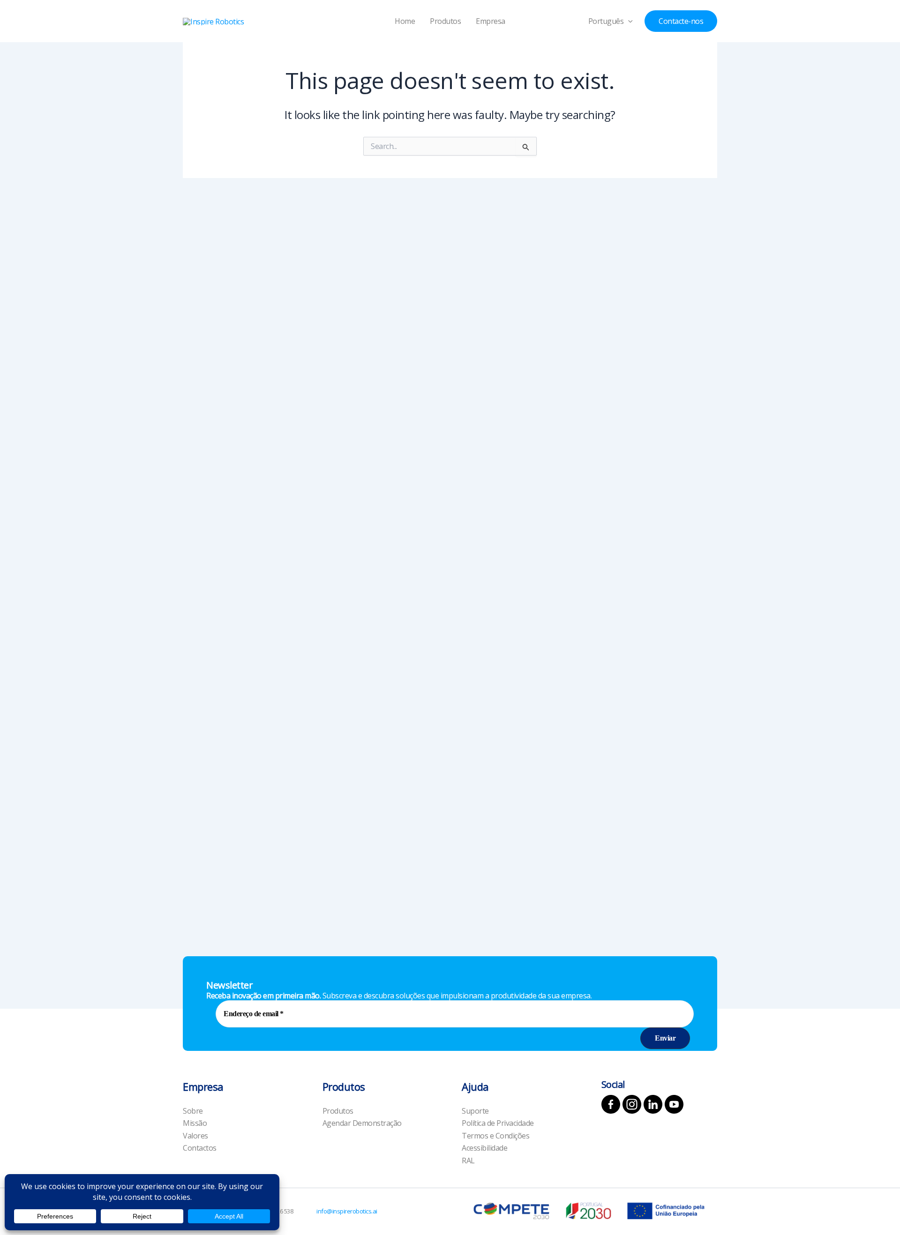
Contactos (200, 1148)
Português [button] (606, 21)
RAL (468, 1160)
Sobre (193, 1111)
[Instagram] (631, 1104)
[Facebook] (610, 1104)
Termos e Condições (495, 1136)
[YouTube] (674, 1104)
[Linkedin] (653, 1104)
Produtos (445, 21)
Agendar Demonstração (362, 1123)
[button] (628, 21)
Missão (195, 1123)
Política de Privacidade (498, 1123)
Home (405, 21)
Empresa (490, 21)
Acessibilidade (484, 1148)
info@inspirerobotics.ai (346, 1211)
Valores (195, 1136)
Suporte (475, 1111)
